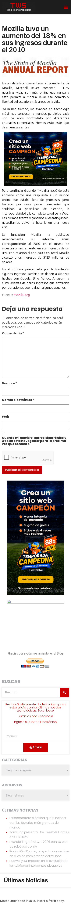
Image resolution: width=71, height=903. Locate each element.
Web (5, 417)
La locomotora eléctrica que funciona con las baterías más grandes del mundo (37, 823)
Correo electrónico (18, 400)
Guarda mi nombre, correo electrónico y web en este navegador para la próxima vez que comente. (34, 441)
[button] (65, 7)
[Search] (64, 692)
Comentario (13, 334)
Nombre (9, 383)
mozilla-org (22, 295)
